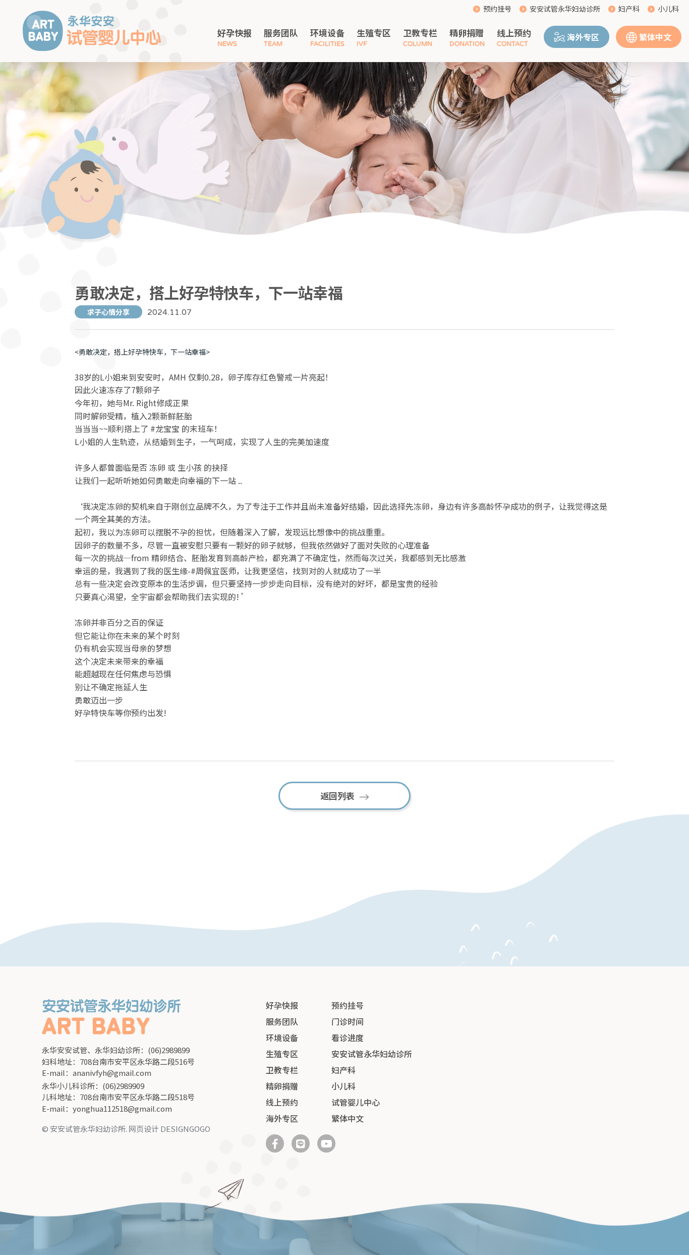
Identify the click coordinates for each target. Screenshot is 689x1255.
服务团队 (281, 32)
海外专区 (583, 37)
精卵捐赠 (466, 32)
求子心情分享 (108, 312)
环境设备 (327, 32)
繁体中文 (655, 37)
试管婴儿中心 (355, 1102)
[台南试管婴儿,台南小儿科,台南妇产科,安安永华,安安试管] (92, 31)
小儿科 (668, 9)
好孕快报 (234, 32)
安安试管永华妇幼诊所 (565, 9)
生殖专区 (374, 32)
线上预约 (514, 32)
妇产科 (629, 9)
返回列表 (337, 795)
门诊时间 (347, 1021)
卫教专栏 (420, 32)
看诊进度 (347, 1037)
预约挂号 (497, 9)
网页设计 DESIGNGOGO (169, 1128)
